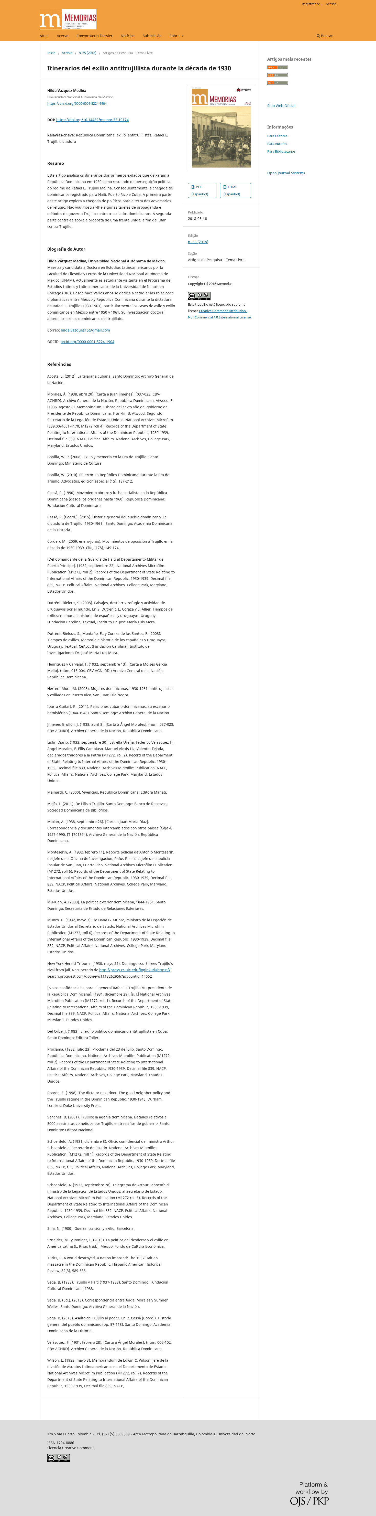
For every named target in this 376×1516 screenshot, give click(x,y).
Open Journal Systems (286, 172)
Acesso (331, 4)
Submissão (152, 35)
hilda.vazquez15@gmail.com (85, 330)
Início (51, 52)
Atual (44, 35)
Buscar (326, 35)
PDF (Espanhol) (200, 190)
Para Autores (277, 143)
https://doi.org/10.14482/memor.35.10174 (92, 119)
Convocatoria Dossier (94, 35)
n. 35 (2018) (87, 52)
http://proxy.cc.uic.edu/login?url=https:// (134, 969)
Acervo (62, 35)
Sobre (175, 35)
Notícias (128, 35)
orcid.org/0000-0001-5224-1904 (87, 341)
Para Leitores (277, 136)
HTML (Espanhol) (232, 190)
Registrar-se (311, 4)
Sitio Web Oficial (281, 105)
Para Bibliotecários (281, 151)
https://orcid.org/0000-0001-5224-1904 (77, 103)
